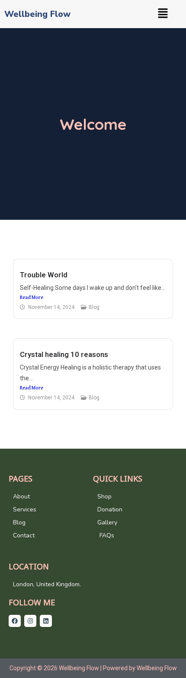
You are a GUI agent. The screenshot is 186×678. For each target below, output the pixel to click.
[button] (162, 14)
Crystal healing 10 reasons (64, 354)
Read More (31, 297)
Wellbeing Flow (37, 14)
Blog (94, 307)
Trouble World (43, 274)
